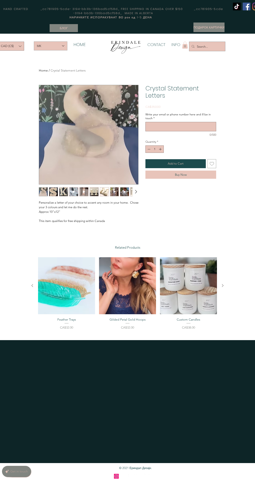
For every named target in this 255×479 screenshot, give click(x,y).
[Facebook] (246, 6)
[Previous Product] (32, 285)
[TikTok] (237, 6)
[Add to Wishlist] (211, 163)
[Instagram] (116, 476)
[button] (185, 45)
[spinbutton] (154, 149)
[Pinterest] (136, 476)
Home (43, 70)
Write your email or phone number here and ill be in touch (178, 116)
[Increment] (160, 149)
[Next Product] (222, 285)
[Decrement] (148, 149)
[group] (127, 297)
